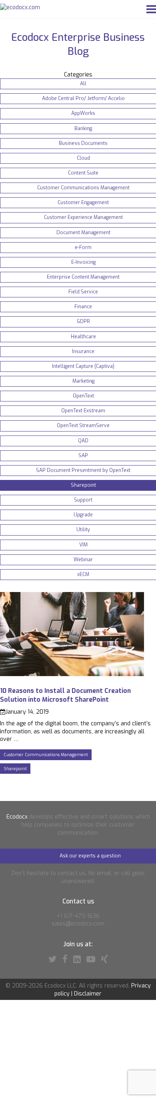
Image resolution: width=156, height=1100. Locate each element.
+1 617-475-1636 (78, 916)
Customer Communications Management (46, 754)
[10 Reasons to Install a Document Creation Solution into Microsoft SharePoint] (72, 674)
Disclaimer (88, 994)
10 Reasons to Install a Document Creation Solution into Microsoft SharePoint (65, 695)
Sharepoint (15, 768)
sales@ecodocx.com (78, 923)
